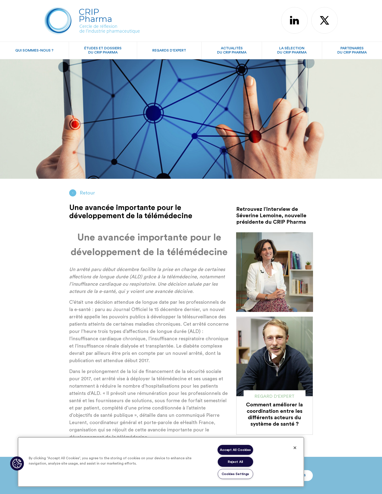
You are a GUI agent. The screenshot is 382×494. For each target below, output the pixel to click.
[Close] (295, 448)
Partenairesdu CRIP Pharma (352, 50)
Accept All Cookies (235, 450)
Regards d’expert (169, 50)
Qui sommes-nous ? (34, 50)
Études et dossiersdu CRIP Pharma (103, 50)
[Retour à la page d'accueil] (92, 20)
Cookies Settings (235, 474)
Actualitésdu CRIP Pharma (231, 50)
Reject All (235, 461)
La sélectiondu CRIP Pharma (292, 50)
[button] (17, 463)
